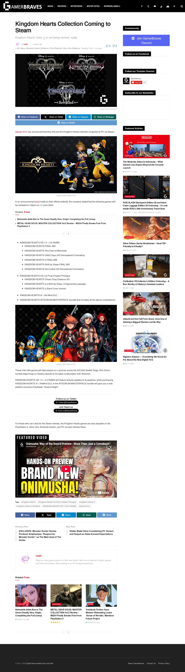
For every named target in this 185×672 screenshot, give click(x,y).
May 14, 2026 (129, 363)
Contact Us (151, 663)
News (50, 6)
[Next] (68, 233)
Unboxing (129, 196)
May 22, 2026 (129, 326)
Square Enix (21, 131)
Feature (129, 156)
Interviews (76, 6)
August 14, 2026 (130, 171)
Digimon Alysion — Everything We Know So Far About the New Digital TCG (145, 358)
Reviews (62, 6)
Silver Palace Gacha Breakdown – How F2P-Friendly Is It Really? (144, 245)
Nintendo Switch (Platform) (37, 48)
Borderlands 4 (112, 6)
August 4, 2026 (130, 250)
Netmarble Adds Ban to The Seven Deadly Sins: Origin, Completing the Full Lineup (56, 219)
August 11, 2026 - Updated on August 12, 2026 (142, 212)
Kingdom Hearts (28, 502)
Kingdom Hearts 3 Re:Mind (28, 506)
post (37, 201)
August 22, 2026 (23, 619)
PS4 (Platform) (56, 48)
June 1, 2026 (129, 288)
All (18, 48)
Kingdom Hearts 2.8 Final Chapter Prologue (57, 502)
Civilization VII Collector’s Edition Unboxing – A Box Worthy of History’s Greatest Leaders (146, 283)
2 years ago (37, 44)
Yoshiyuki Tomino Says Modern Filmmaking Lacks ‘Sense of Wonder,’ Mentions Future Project (100, 614)
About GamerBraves (136, 663)
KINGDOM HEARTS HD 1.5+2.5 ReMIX (59, 506)
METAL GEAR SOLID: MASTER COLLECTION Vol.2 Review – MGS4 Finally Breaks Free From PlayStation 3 (61, 225)
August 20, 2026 (93, 622)
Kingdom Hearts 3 (87, 502)
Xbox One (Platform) (71, 48)
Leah (26, 44)
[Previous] (64, 233)
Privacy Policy (164, 663)
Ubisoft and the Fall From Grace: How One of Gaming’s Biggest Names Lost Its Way (145, 320)
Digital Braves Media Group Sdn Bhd (39, 663)
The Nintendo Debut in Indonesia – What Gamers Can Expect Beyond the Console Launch (143, 164)
